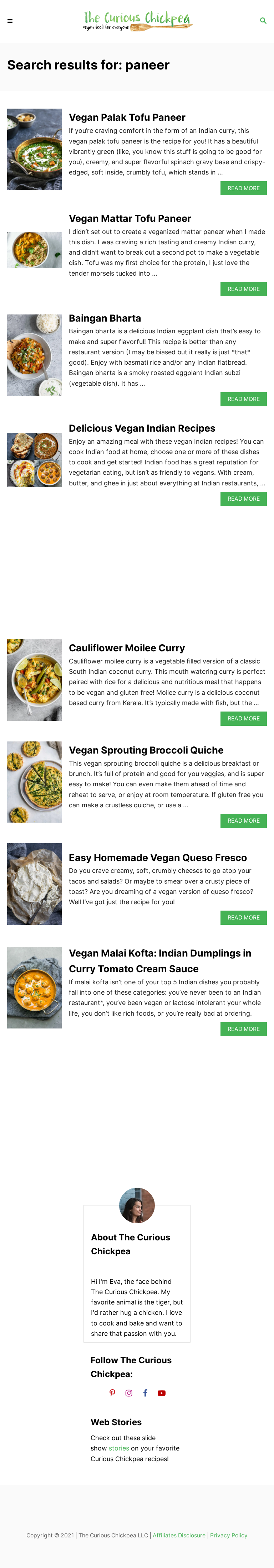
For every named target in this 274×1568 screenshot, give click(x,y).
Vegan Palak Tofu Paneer (127, 117)
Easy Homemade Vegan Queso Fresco (158, 858)
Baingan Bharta (105, 318)
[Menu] (10, 21)
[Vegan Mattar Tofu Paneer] (34, 253)
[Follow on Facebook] (145, 1393)
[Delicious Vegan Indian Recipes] (34, 463)
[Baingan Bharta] (34, 358)
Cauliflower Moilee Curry (127, 648)
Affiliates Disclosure (179, 1535)
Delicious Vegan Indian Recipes (142, 428)
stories (119, 1448)
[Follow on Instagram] (129, 1393)
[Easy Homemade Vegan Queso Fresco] (34, 887)
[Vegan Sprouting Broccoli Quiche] (34, 785)
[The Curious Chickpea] (137, 21)
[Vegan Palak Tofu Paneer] (34, 153)
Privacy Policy (229, 1535)
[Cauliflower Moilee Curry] (34, 683)
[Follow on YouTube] (161, 1393)
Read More (246, 190)
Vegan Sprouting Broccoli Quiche (146, 750)
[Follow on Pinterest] (112, 1393)
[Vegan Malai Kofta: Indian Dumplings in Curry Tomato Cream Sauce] (34, 991)
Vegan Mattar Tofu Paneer (130, 218)
